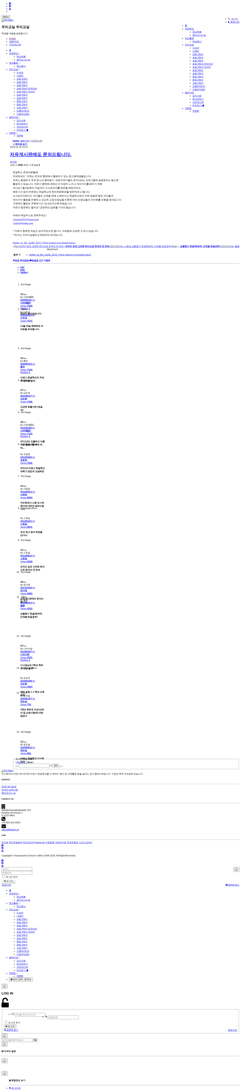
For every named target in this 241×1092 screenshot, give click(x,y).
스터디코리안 (85, 842)
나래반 (195, 51)
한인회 (5, 842)
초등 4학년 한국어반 (202, 64)
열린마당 (189, 92)
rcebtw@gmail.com (23, 223)
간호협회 (49, 842)
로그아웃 (16, 1088)
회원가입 (234, 22)
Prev (18, 762)
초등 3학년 (197, 60)
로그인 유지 (11, 877)
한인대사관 (28, 842)
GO (55, 765)
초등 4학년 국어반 (201, 67)
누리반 (195, 48)
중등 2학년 (197, 80)
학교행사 (196, 41)
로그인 (234, 18)
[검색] (35, 1040)
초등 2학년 (197, 57)
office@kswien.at (10, 829)
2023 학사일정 (9, 786)
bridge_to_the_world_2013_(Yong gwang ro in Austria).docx (44, 242)
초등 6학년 (197, 73)
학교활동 (189, 38)
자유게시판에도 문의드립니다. (40, 154)
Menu (6, 17)
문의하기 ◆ (198, 105)
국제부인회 (60, 842)
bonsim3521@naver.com (26, 219)
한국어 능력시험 (10, 790)
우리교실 (189, 44)
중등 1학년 (197, 76)
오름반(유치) (198, 86)
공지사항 (196, 96)
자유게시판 (198, 102)
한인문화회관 (15, 842)
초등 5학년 (197, 70)
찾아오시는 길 (9, 793)
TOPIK (188, 108)
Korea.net (40, 842)
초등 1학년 (197, 54)
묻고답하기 (198, 99)
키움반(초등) (198, 89)
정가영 (13, 162)
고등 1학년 (197, 83)
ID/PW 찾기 (233, 885)
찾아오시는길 (199, 35)
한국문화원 (72, 842)
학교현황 (196, 32)
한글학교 (189, 28)
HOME (12, 38)
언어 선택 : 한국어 (21, 979)
